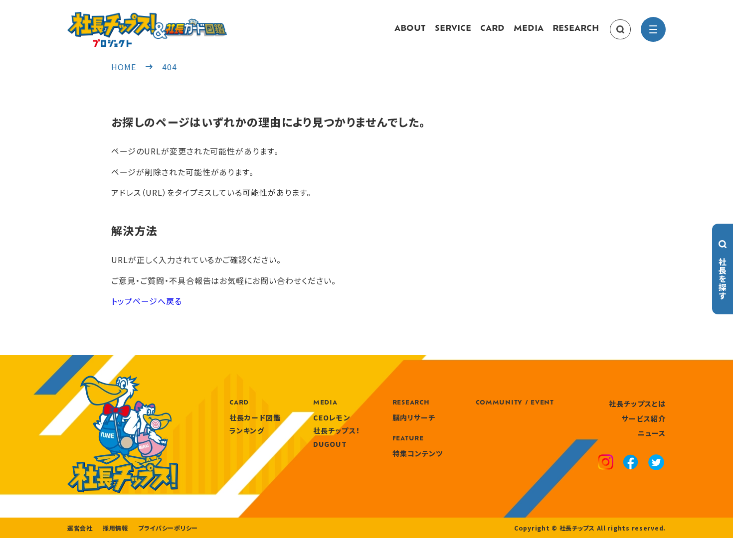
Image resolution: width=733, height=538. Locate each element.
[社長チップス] (147, 18)
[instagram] (605, 463)
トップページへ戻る (146, 301)
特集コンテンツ (417, 453)
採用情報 (115, 528)
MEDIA (529, 29)
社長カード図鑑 (255, 417)
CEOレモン (332, 417)
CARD (492, 29)
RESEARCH (575, 29)
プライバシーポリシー (168, 528)
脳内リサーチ (414, 417)
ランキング (246, 430)
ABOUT (410, 29)
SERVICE (453, 29)
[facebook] (630, 463)
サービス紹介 (644, 418)
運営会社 (80, 528)
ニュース (652, 433)
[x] (656, 463)
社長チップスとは (637, 403)
